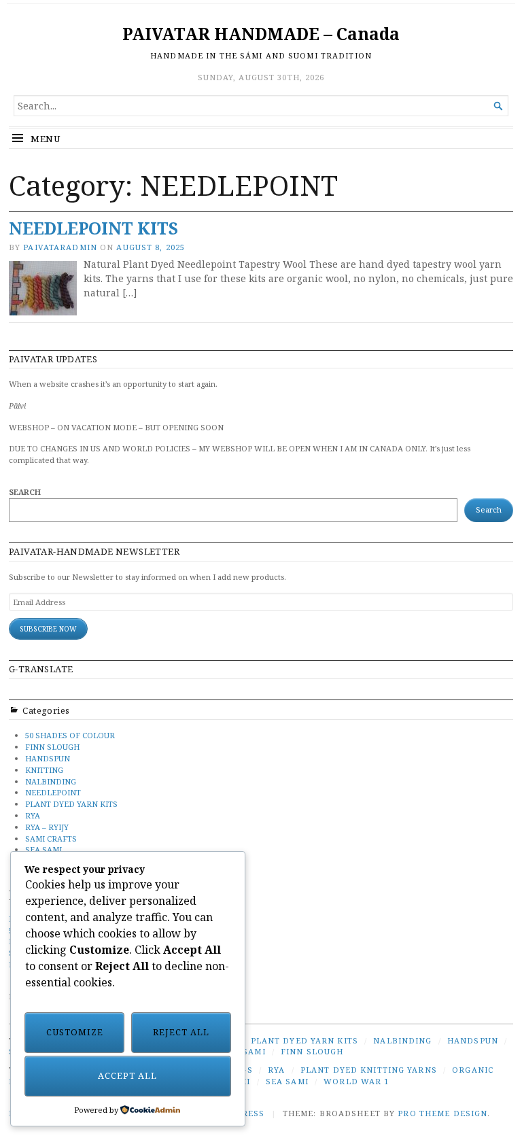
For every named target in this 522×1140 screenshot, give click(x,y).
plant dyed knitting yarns (368, 1070)
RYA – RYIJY (47, 827)
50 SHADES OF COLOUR (70, 735)
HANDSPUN (47, 758)
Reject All (181, 1032)
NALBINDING (50, 781)
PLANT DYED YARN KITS (71, 804)
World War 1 (356, 1081)
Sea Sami (287, 1081)
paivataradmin (60, 247)
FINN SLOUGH (52, 747)
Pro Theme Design (442, 1113)
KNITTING (44, 770)
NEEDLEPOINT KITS (93, 228)
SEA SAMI (43, 849)
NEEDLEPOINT (53, 792)
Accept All (127, 1076)
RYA (32, 815)
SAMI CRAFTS (51, 838)
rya (276, 1070)
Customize (74, 1032)
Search (25, 492)
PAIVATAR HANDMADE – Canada (261, 33)
